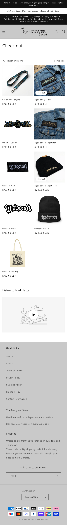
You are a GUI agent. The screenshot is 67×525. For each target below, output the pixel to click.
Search (9, 356)
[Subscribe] (57, 476)
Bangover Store (29, 519)
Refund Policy (13, 391)
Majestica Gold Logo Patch (45, 143)
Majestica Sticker (9, 143)
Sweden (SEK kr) (32, 497)
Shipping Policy (14, 384)
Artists (9, 363)
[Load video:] (33, 314)
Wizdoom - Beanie (41, 228)
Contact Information (16, 398)
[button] (3, 31)
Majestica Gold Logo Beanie (45, 186)
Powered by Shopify (41, 519)
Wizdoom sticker (9, 228)
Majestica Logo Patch (43, 99)
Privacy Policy (13, 377)
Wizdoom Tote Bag (10, 271)
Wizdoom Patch (8, 186)
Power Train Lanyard (11, 99)
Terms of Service (14, 370)
